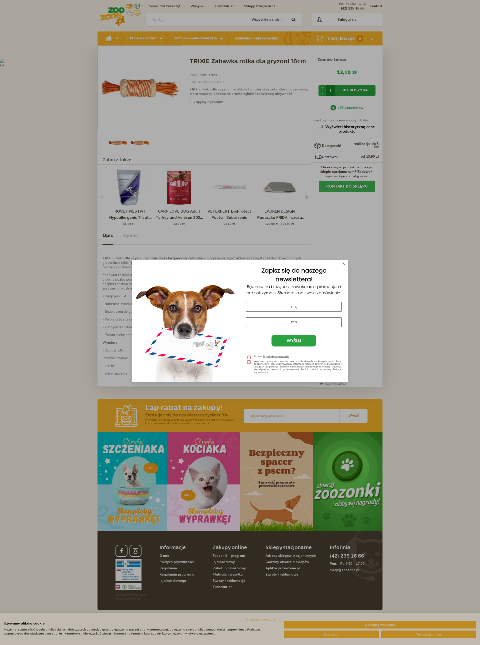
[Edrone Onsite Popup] (240, 322)
